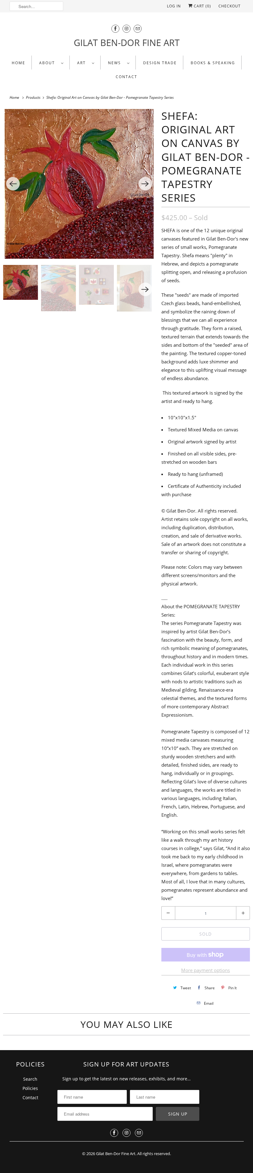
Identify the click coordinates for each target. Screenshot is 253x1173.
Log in (174, 6)
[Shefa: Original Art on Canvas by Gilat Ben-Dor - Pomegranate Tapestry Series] (79, 184)
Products (33, 97)
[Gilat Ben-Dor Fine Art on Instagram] (126, 29)
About (48, 62)
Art (83, 62)
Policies (30, 1088)
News (116, 62)
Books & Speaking (213, 62)
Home (18, 62)
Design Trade (160, 62)
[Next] (145, 184)
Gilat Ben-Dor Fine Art (115, 1153)
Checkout (229, 6)
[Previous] (13, 184)
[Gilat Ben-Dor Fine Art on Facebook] (115, 29)
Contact (126, 76)
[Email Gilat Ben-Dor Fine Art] (138, 29)
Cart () (202, 6)
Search (30, 1079)
